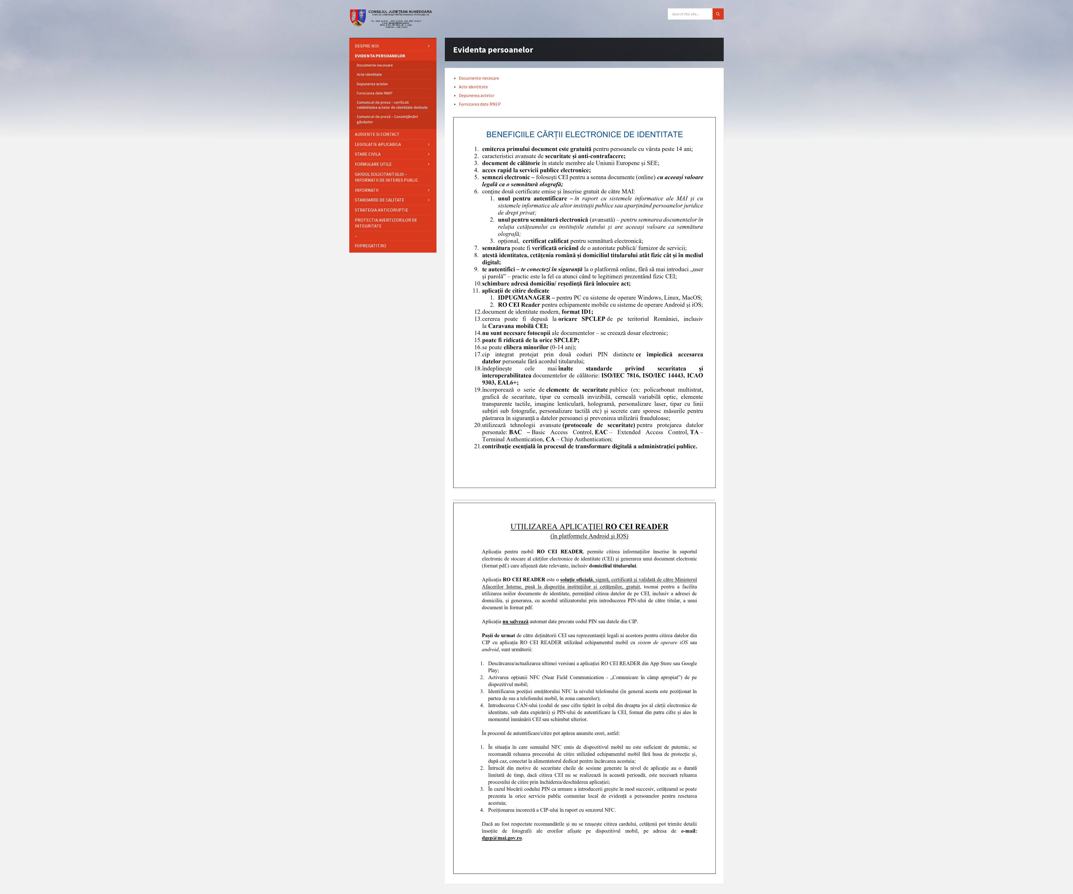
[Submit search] (718, 14)
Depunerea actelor (476, 95)
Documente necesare (479, 78)
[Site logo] (391, 26)
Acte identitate (473, 86)
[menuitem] (393, 46)
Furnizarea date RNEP (480, 104)
